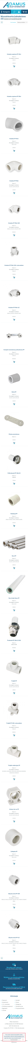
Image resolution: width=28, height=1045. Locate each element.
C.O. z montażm (6, 1004)
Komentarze (5, 1002)
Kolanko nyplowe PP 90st (14, 96)
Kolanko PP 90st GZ (14, 307)
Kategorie (6, 12)
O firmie (4, 1010)
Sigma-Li (14, 56)
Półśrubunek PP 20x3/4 (14, 473)
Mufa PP (14, 392)
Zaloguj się (18, 1004)
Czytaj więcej (14, 1039)
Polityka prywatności (7, 1006)
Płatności (4, 1000)
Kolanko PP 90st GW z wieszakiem (14, 265)
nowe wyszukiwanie (13, 18)
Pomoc (17, 1002)
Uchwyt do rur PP (14, 809)
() (26, 12)
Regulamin (4, 1008)
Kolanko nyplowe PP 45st (14, 54)
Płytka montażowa (14, 434)
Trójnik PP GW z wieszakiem (14, 723)
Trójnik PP (14, 681)
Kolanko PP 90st (14, 180)
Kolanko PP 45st (14, 138)
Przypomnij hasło (20, 1008)
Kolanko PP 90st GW (14, 223)
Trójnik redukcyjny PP (14, 765)
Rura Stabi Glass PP (14, 598)
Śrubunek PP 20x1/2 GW (14, 640)
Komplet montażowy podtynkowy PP (14, 349)
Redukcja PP (14, 513)
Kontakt (18, 1000)
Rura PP (14, 556)
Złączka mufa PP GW (14, 893)
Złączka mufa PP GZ (14, 937)
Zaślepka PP (14, 851)
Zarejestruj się (19, 1006)
